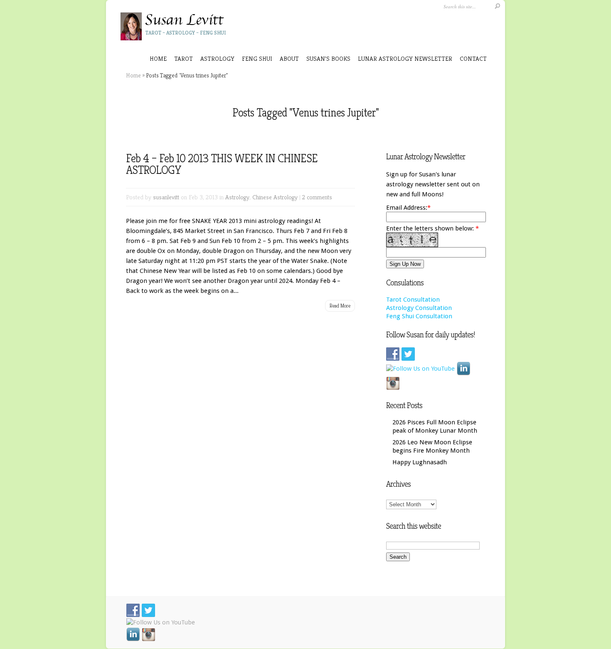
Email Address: (406, 207)
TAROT (183, 58)
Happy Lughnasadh (419, 462)
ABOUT (289, 58)
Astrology (237, 197)
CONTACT (473, 58)
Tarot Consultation (413, 299)
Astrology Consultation (419, 308)
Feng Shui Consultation (419, 316)
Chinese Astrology (275, 197)
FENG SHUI (257, 58)
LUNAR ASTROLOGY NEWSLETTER (405, 58)
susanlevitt (166, 197)
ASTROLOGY (217, 58)
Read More (340, 305)
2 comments (317, 197)
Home (158, 58)
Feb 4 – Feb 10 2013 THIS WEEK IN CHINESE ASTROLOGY (222, 164)
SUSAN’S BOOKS (328, 58)
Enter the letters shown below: (432, 228)
